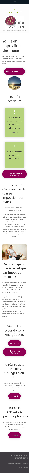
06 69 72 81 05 (15, 12)
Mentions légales (23, 467)
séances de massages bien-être (16, 383)
